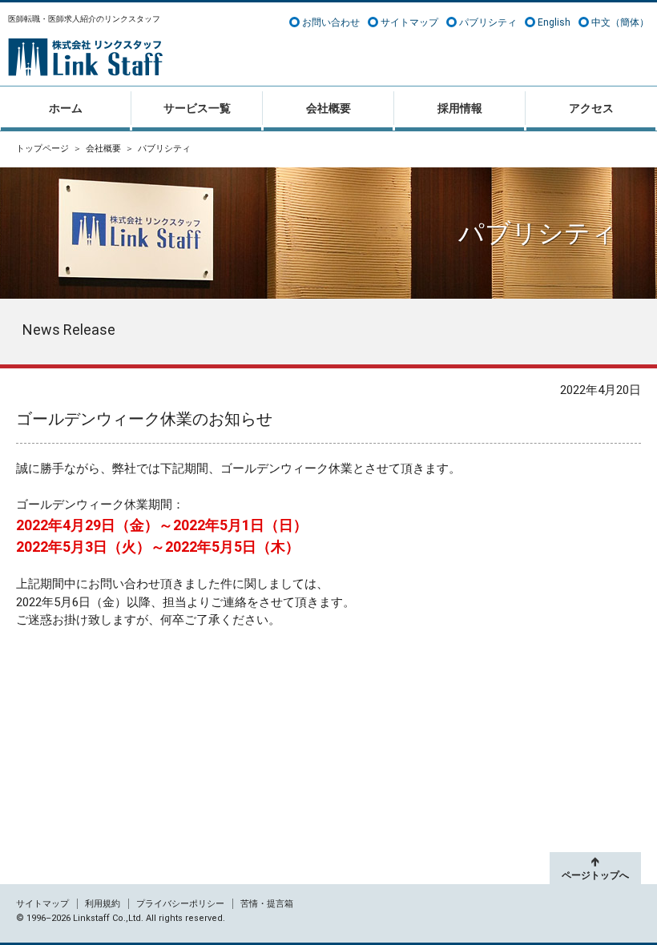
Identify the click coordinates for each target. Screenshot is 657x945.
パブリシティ (488, 22)
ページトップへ (595, 875)
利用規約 (102, 904)
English (554, 22)
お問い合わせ (331, 22)
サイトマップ (409, 22)
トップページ (42, 148)
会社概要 (103, 148)
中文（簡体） (620, 22)
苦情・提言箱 (266, 904)
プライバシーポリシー (180, 904)
